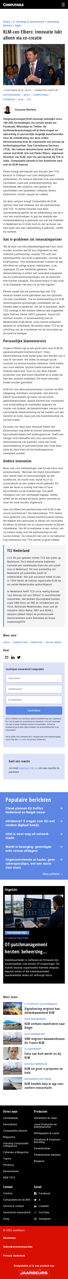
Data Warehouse (35, 1034)
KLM (20, 99)
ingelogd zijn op (28, 768)
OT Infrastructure (16, 938)
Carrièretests (10, 1118)
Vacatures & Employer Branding (47, 1141)
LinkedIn (44, 1206)
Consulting (20, 642)
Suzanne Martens (25, 109)
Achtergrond (11, 95)
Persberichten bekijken (47, 1154)
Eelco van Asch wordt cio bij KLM (43, 1055)
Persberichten (42, 1148)
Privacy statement (14, 1255)
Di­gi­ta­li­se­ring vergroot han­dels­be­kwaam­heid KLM (43, 1011)
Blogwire (39, 1161)
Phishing (8, 1164)
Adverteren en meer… (46, 1118)
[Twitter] (19, 657)
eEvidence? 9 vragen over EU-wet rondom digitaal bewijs (30, 823)
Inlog (6, 1218)
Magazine (9, 1137)
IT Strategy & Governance (28, 21)
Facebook (9, 99)
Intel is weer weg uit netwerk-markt (28, 836)
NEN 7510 (9, 1177)
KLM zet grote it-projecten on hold (44, 1071)
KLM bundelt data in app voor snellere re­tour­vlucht (44, 1086)
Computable (41, 95)
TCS (29, 99)
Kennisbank (10, 1124)
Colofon (8, 1193)
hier (20, 739)
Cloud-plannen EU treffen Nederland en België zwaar (25, 810)
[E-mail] (7, 657)
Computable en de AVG (16, 1199)
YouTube (44, 1212)
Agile (18, 25)
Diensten (36, 642)
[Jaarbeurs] (34, 1271)
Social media (53, 642)
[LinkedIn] (13, 657)
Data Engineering (35, 1019)
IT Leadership (33, 1049)
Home (6, 21)
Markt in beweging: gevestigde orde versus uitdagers (28, 849)
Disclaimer (9, 1237)
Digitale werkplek (36, 1064)
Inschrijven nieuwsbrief (17, 1212)
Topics (7, 1158)
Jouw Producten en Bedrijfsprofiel (45, 1125)
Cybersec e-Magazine (15, 1152)
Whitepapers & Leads (46, 1133)
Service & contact (13, 1206)
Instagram (45, 1218)
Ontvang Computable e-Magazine (15, 1144)
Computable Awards (15, 1130)
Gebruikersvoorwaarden (18, 1246)
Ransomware (11, 1171)
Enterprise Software (38, 1079)
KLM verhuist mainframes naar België (45, 1026)
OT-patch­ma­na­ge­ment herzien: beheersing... (26, 948)
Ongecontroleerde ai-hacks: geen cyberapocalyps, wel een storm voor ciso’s (30, 863)
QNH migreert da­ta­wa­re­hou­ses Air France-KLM (45, 1041)
